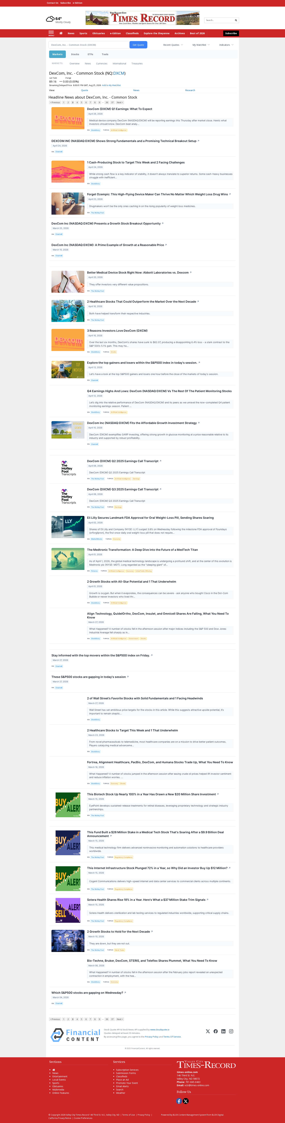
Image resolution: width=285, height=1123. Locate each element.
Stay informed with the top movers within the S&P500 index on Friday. (102, 655)
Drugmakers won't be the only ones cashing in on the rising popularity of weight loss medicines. (142, 206)
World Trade (119, 950)
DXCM (118, 73)
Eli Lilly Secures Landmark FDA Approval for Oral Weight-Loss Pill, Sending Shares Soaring (150, 517)
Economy (116, 539)
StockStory (95, 130)
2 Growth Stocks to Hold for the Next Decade (120, 931)
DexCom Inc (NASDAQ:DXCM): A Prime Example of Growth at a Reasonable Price (109, 245)
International (119, 63)
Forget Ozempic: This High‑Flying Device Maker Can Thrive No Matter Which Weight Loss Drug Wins (159, 194)
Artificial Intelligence (118, 130)
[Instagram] (231, 1035)
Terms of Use (128, 1114)
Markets (57, 54)
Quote (84, 90)
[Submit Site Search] (236, 20)
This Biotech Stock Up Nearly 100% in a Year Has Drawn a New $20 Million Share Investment (153, 794)
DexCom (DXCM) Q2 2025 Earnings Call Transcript (124, 461)
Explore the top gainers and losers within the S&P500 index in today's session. (143, 362)
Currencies (101, 63)
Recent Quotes (171, 44)
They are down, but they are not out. (109, 943)
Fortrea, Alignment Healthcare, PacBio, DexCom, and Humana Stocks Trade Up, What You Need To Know (160, 762)
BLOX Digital (217, 1114)
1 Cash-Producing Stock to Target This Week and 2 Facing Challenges (136, 162)
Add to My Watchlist (111, 85)
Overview (74, 63)
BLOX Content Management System (189, 1114)
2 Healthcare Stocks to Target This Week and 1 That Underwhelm (132, 730)
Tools (105, 54)
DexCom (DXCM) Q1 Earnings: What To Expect (119, 109)
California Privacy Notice (59, 1118)
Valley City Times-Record (77, 1114)
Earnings (136, 479)
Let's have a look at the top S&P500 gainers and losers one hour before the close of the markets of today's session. (154, 374)
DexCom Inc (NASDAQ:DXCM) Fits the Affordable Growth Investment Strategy (143, 423)
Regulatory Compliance (123, 857)
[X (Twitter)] (208, 1035)
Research (190, 90)
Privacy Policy (151, 1036)
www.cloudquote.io (159, 1029)
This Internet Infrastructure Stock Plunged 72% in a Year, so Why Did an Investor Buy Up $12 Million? (159, 868)
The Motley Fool (97, 213)
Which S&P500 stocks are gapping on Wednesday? (88, 992)
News (88, 63)
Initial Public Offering (144, 571)
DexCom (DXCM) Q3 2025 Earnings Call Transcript (124, 489)
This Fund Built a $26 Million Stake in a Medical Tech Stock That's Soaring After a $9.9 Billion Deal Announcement (155, 834)
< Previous (55, 102)
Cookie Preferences (83, 1118)
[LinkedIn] (223, 1035)
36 (107, 102)
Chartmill (59, 152)
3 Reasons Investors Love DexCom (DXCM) (117, 330)
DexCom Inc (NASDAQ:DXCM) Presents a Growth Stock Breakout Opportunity (107, 223)
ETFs (90, 54)
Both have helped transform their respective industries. (120, 313)
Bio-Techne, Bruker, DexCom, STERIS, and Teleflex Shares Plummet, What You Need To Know (152, 960)
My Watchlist (199, 44)
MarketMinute (96, 539)
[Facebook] (215, 1035)
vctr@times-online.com (197, 1085)
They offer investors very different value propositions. (119, 284)
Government (133, 638)
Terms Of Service (172, 1036)
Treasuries (137, 63)
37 (112, 102)
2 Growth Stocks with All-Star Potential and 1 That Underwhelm (131, 581)
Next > (120, 102)
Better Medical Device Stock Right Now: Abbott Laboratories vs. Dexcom (139, 272)
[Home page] (142, 17)
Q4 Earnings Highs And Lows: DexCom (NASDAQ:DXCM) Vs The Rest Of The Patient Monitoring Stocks (159, 391)
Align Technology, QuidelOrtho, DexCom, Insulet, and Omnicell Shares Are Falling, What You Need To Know (158, 615)
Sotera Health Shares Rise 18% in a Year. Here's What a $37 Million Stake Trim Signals (148, 899)
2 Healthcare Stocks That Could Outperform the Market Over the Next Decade (143, 301)
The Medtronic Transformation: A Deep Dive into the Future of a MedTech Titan (142, 549)
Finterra (94, 571)
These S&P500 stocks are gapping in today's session (90, 677)
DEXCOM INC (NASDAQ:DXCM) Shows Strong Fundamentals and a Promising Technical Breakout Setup (125, 141)
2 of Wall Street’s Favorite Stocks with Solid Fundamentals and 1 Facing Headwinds (145, 698)
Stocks (75, 54)
